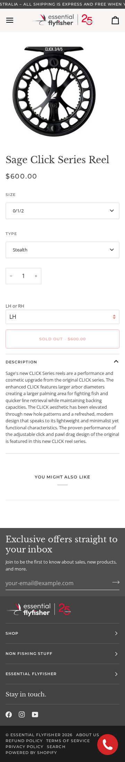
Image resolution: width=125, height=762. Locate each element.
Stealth (20, 250)
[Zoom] (13, 131)
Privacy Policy (24, 746)
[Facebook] (9, 714)
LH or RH (15, 306)
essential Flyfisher (35, 734)
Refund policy (24, 740)
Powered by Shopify (31, 752)
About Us (87, 734)
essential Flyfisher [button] (31, 673)
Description (21, 362)
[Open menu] (16, 20)
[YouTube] (35, 714)
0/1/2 (18, 211)
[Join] (113, 582)
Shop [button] (12, 633)
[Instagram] (22, 714)
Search (56, 746)
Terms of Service (68, 740)
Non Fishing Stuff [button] (29, 653)
